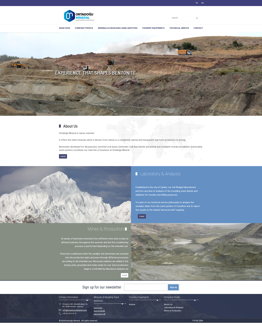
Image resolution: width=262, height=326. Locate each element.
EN (202, 3)
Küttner (132, 304)
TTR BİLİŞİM (197, 321)
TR (197, 3)
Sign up (173, 287)
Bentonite (98, 308)
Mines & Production (172, 311)
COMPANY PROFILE (84, 28)
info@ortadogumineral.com (75, 310)
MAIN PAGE (64, 28)
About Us (168, 304)
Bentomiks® (99, 311)
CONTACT (198, 28)
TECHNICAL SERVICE (179, 28)
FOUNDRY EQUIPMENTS (153, 28)
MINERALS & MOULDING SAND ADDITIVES (117, 28)
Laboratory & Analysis (173, 307)
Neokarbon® (99, 314)
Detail (63, 156)
